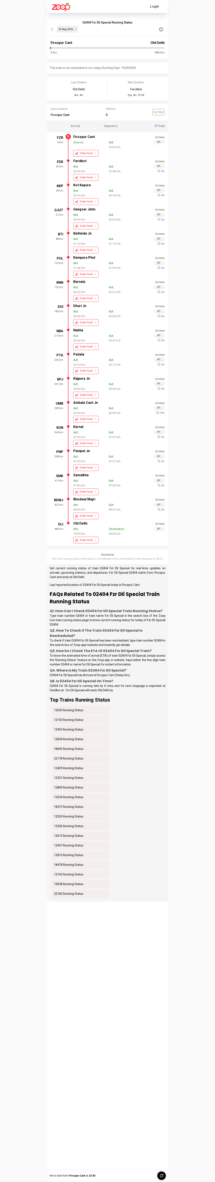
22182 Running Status (68, 893)
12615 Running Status (68, 835)
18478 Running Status (68, 864)
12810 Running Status (68, 855)
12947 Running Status (68, 845)
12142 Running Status (68, 874)
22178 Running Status (68, 758)
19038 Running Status (68, 884)
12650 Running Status (68, 710)
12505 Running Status (68, 816)
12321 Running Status (68, 777)
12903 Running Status (68, 729)
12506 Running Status (68, 826)
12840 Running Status (68, 787)
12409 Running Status (68, 768)
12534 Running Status (68, 797)
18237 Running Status (68, 806)
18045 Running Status (68, 748)
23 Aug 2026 (65, 29)
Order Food (86, 153)
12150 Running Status (68, 720)
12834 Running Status (68, 739)
